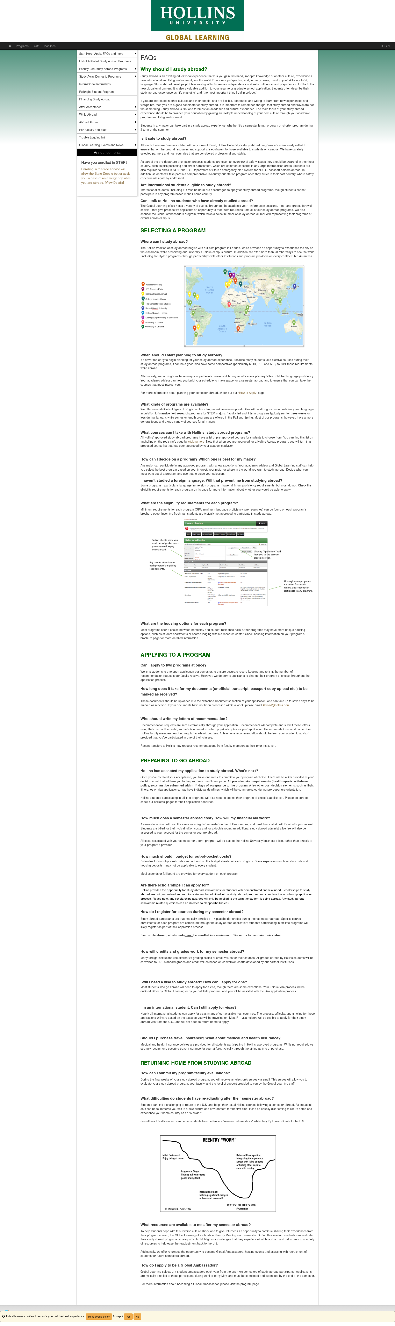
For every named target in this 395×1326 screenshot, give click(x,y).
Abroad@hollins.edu (276, 705)
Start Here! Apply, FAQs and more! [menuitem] (101, 53)
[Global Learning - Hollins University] (197, 21)
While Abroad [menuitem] (88, 114)
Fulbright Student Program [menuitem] (96, 92)
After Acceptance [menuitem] (90, 107)
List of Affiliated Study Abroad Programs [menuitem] (105, 61)
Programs (22, 46)
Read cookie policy (99, 1316)
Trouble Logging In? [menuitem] (92, 137)
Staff (35, 46)
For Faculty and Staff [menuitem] (92, 130)
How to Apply (247, 393)
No (137, 1316)
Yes (128, 1316)
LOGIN (385, 46)
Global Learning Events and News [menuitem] (101, 145)
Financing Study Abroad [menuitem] (94, 99)
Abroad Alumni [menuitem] (88, 122)
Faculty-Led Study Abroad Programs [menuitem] (103, 69)
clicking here (196, 441)
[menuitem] (107, 172)
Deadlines (49, 46)
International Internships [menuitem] (95, 84)
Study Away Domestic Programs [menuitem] (100, 76)
